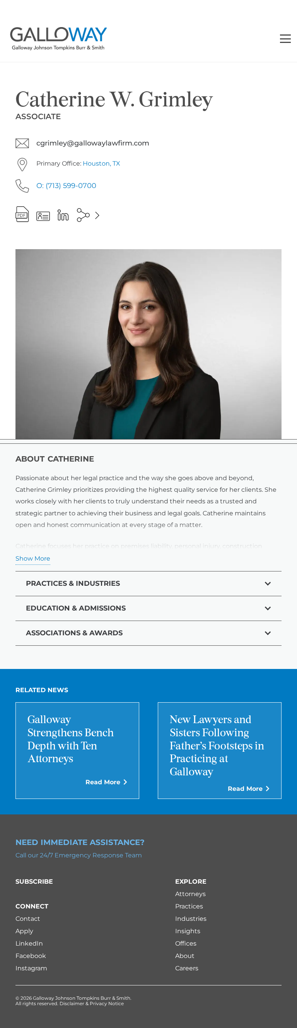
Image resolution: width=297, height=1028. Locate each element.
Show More (32, 558)
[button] (285, 38)
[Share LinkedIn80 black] (63, 214)
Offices (185, 943)
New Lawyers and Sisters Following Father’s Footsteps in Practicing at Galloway (217, 746)
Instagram (31, 968)
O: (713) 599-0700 (66, 185)
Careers (186, 968)
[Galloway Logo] (58, 38)
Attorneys (190, 894)
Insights (187, 931)
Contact (27, 918)
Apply (24, 931)
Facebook (30, 956)
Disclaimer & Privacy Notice (92, 1003)
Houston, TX (101, 163)
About (185, 956)
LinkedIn (29, 943)
